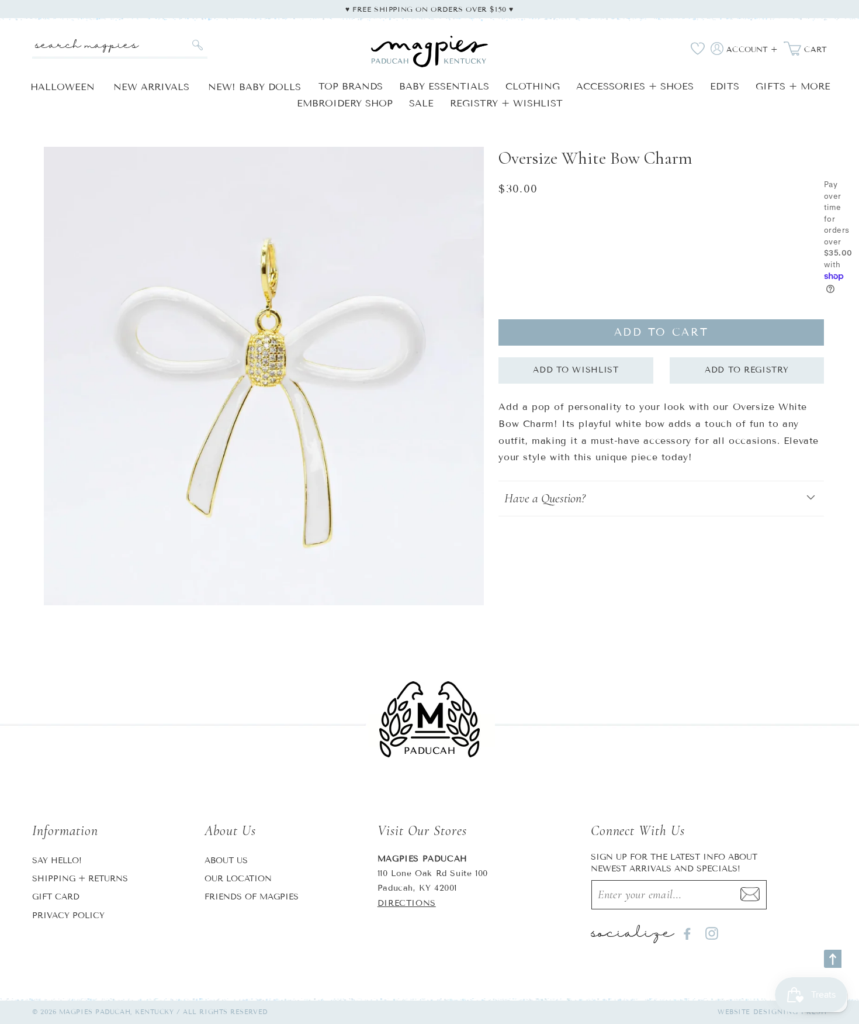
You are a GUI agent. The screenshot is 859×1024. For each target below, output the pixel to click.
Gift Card (55, 897)
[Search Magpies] (197, 45)
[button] (661, 498)
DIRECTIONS (406, 903)
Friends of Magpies (252, 897)
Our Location (238, 879)
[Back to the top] (832, 959)
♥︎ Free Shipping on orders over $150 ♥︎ (429, 9)
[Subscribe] (750, 895)
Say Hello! (57, 861)
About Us (226, 861)
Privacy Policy (68, 915)
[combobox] (119, 45)
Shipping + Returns (80, 879)
